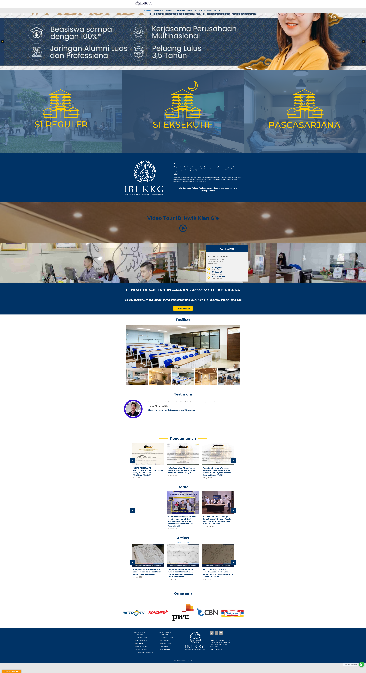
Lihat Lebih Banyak (183, 542)
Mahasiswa (180, 10)
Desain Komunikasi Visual (144, 652)
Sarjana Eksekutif (165, 632)
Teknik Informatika (142, 649)
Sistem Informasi (141, 646)
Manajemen (140, 643)
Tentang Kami (157, 10)
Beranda (147, 10)
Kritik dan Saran (164, 649)
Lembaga (207, 10)
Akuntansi (139, 634)
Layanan (217, 10)
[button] (2, 41)
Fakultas (169, 10)
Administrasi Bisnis (142, 637)
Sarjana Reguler (139, 632)
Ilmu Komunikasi (141, 640)
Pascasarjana (163, 647)
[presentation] (132, 461)
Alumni (189, 10)
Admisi (198, 10)
